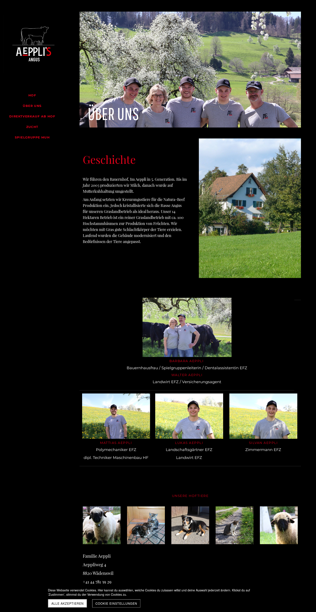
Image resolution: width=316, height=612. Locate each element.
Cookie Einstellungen (116, 603)
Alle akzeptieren (67, 603)
